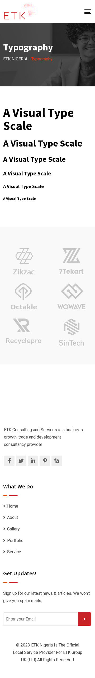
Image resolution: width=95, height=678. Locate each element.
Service (14, 551)
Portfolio (15, 540)
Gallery (13, 528)
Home (12, 506)
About (12, 517)
